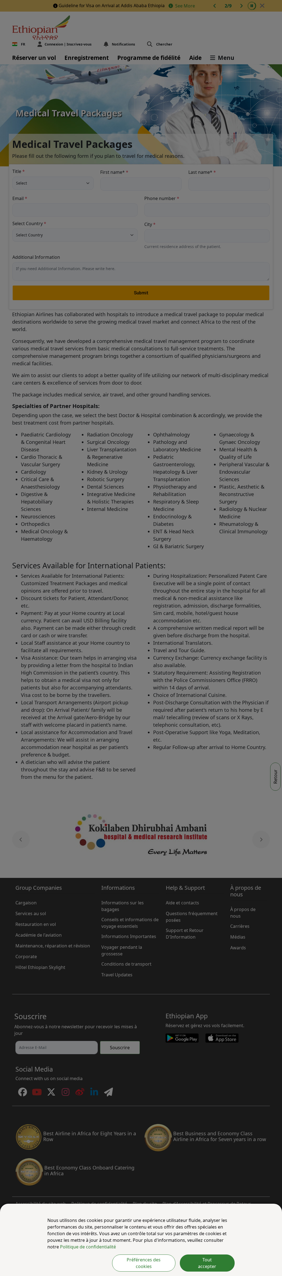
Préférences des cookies (144, 1263)
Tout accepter (207, 1263)
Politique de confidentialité (88, 1247)
